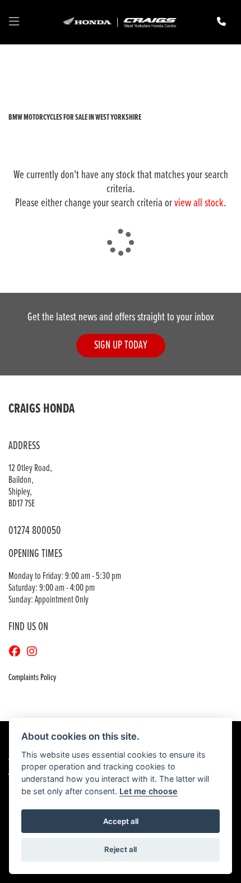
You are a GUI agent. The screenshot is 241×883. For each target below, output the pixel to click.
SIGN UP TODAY (120, 345)
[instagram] (34, 653)
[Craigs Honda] (120, 22)
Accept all (120, 821)
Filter (204, 63)
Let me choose (148, 791)
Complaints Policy (32, 677)
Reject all (120, 849)
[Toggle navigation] (14, 22)
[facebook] (17, 653)
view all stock (199, 203)
